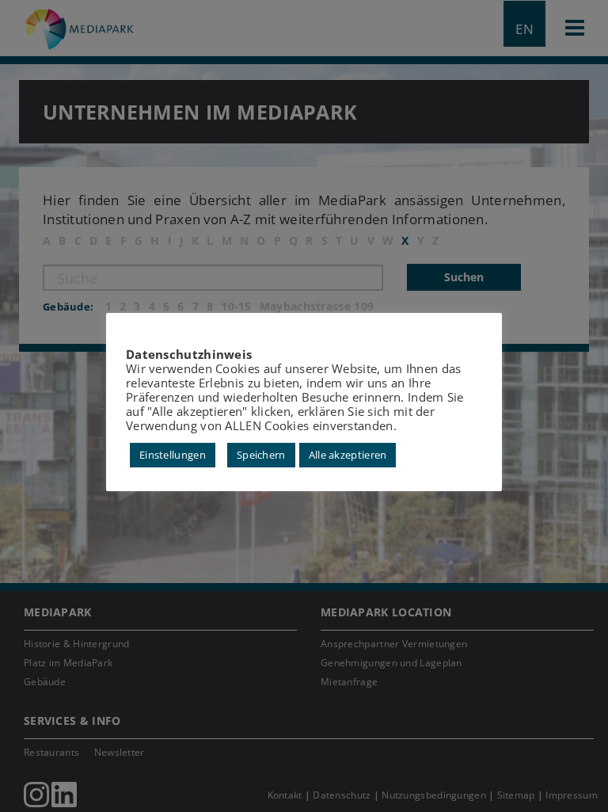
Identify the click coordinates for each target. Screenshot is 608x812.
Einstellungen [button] (172, 455)
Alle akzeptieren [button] (348, 455)
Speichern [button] (261, 455)
